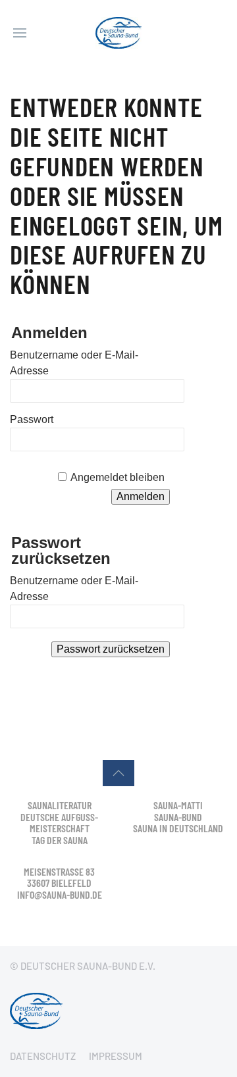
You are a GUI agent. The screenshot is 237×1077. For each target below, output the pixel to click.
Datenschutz (43, 1056)
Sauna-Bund (178, 817)
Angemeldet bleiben (117, 477)
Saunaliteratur (60, 805)
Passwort (31, 419)
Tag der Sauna (60, 840)
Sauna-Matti (178, 805)
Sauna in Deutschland (178, 828)
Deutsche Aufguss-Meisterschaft (59, 823)
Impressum (115, 1056)
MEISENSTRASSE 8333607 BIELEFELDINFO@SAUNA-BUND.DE (59, 883)
